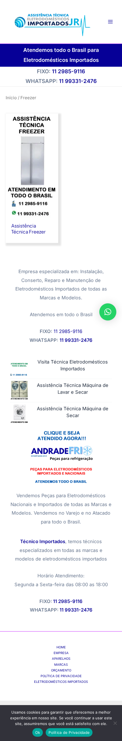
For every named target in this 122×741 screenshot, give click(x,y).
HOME (61, 647)
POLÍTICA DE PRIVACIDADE (61, 676)
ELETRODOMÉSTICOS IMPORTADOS (61, 682)
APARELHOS (61, 659)
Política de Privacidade (69, 732)
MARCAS (61, 665)
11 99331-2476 (76, 610)
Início (11, 97)
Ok (37, 732)
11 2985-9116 (68, 71)
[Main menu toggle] (110, 22)
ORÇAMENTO (61, 670)
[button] (107, 311)
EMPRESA (61, 653)
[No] (115, 723)
